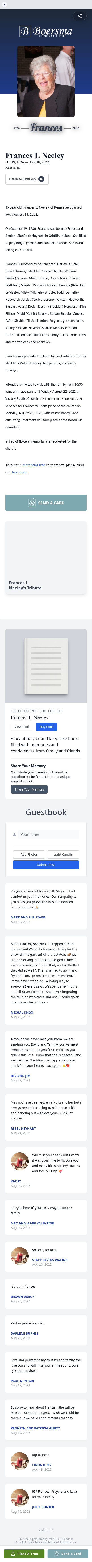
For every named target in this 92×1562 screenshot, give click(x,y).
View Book (22, 727)
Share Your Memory (29, 789)
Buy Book (46, 727)
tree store (19, 471)
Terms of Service (58, 1542)
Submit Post (46, 864)
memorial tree (34, 464)
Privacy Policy (33, 1542)
